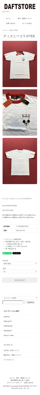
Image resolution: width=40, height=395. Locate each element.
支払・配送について (25, 18)
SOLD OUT (20, 280)
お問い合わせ (10, 23)
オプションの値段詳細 (13, 239)
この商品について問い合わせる (16, 246)
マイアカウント (9, 360)
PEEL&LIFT (8, 321)
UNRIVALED (8, 326)
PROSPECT (8, 331)
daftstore (7, 317)
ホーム (8, 18)
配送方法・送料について (12, 355)
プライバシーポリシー (14, 383)
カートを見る (27, 23)
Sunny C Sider (13, 30)
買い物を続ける (10, 249)
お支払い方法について (11, 350)
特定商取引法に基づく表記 (20, 380)
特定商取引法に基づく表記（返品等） (18, 241)
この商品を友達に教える (13, 244)
